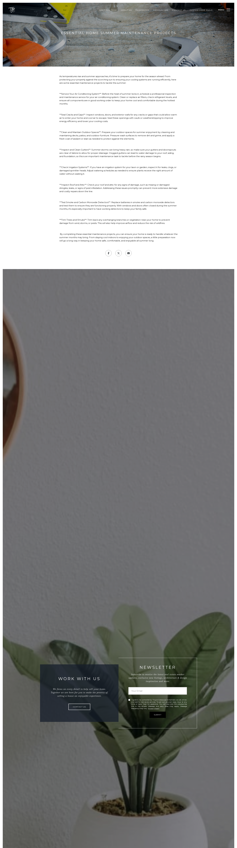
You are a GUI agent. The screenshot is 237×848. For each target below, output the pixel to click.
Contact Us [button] (79, 707)
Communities (160, 10)
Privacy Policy (153, 708)
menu (221, 10)
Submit (157, 715)
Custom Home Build (201, 10)
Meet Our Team (108, 10)
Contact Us (179, 10)
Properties (142, 10)
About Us (126, 10)
